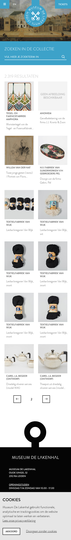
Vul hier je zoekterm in (15, 53)
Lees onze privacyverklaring (19, 520)
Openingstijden (19, 484)
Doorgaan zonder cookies (41, 531)
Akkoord (11, 531)
